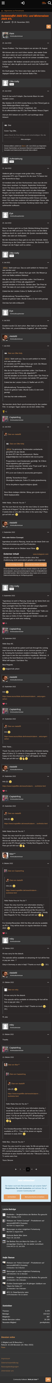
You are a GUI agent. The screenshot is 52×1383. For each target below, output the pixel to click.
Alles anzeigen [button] (26, 139)
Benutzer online (8, 1337)
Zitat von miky (13, 990)
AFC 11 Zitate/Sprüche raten (18, 1292)
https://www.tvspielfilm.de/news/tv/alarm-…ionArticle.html (24, 786)
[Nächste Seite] (36, 1169)
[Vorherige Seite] (16, 1169)
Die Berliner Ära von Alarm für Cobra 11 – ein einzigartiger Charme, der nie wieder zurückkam (25, 1242)
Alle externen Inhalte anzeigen (35, 564)
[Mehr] (48, 43)
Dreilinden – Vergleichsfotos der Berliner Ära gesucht (27, 1214)
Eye (6, 268)
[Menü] (2, 3)
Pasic (3, 1347)
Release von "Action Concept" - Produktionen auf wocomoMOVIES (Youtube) (25, 1222)
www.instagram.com (40, 554)
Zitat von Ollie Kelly (15, 353)
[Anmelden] (22, 3)
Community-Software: (26, 1379)
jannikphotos (45, 1322)
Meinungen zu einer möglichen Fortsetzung (23, 1229)
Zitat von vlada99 (14, 434)
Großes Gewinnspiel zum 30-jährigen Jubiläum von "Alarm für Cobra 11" (26, 1285)
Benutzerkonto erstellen (34, 1197)
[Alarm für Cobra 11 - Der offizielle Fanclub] (44, 3)
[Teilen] (48, 27)
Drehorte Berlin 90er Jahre (17, 1235)
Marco (24, 146)
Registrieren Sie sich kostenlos (18, 1188)
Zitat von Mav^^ (14, 1065)
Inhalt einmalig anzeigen (14, 564)
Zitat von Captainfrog (16, 871)
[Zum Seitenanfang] (48, 1379)
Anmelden (12, 1197)
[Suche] (49, 3)
